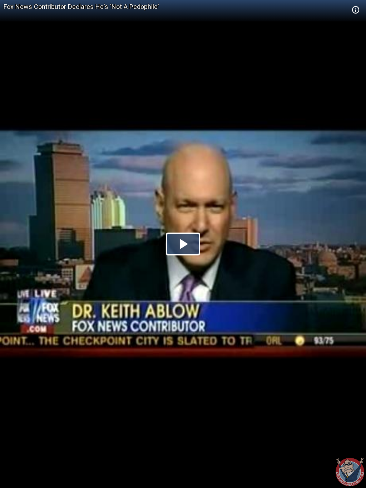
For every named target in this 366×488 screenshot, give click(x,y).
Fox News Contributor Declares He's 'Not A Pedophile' (81, 6)
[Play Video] (183, 244)
